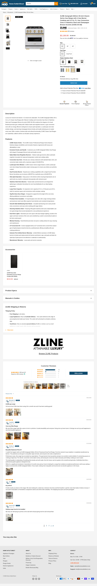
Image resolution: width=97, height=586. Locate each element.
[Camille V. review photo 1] (9, 436)
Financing (28, 562)
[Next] (52, 38)
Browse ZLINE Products (48, 354)
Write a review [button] (79, 373)
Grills (4, 568)
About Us (28, 553)
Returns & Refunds (53, 556)
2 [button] (46, 525)
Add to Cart (73, 83)
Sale (72, 9)
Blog (49, 563)
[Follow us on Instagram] (36, 579)
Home (4, 12)
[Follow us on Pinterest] (39, 579)
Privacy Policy (52, 561)
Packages (4, 9)
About (67, 9)
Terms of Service (52, 558)
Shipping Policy (52, 553)
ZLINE (8, 270)
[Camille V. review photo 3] (25, 436)
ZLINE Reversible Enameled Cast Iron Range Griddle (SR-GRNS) (14, 274)
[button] (64, 31)
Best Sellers (6, 556)
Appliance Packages (8, 553)
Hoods (16, 9)
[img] (9, 398)
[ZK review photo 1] (9, 495)
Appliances (22, 9)
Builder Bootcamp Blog (32, 567)
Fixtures (62, 9)
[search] (40, 3)
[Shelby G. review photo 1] (9, 471)
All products (10, 12)
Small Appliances (44, 9)
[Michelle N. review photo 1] (9, 412)
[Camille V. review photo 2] (17, 436)
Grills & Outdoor (54, 9)
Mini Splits (29, 9)
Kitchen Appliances (8, 565)
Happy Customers (30, 565)
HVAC (35, 9)
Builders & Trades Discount (33, 556)
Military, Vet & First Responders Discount (34, 559)
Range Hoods (7, 563)
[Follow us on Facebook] (33, 579)
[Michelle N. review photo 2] (17, 412)
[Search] (56, 3)
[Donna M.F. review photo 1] (9, 517)
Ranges (10, 9)
